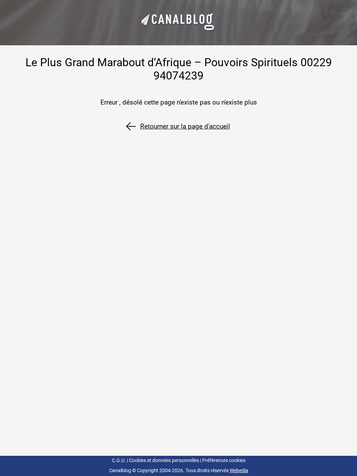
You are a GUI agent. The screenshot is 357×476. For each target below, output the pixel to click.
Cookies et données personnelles (164, 460)
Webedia (239, 471)
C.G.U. (119, 460)
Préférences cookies (223, 460)
